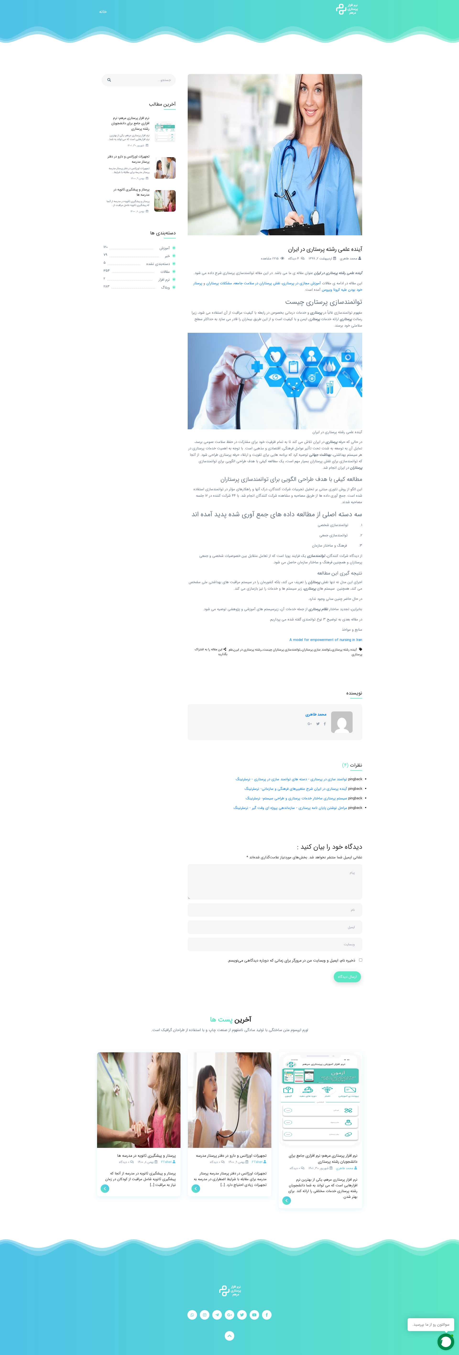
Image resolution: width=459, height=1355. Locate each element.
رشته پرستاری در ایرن (247, 649)
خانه (103, 11)
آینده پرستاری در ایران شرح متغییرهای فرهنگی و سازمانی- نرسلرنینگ (296, 789)
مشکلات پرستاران (219, 283)
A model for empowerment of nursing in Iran (326, 640)
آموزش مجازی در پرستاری (301, 283)
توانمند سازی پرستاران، (315, 649)
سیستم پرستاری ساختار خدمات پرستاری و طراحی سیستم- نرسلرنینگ (296, 798)
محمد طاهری (316, 714)
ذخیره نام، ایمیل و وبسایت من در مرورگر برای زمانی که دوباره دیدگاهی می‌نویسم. (291, 960)
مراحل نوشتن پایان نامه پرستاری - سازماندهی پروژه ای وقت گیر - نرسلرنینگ (290, 808)
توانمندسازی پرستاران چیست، (281, 649)
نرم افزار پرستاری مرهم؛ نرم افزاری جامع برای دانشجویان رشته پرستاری (323, 1159)
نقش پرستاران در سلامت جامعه (257, 283)
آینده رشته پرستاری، (344, 649)
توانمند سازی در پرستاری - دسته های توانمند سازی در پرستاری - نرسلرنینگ (291, 779)
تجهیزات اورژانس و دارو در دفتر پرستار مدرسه (231, 1156)
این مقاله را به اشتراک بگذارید (211, 652)
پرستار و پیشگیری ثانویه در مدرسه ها (146, 1156)
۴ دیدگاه (293, 258)
